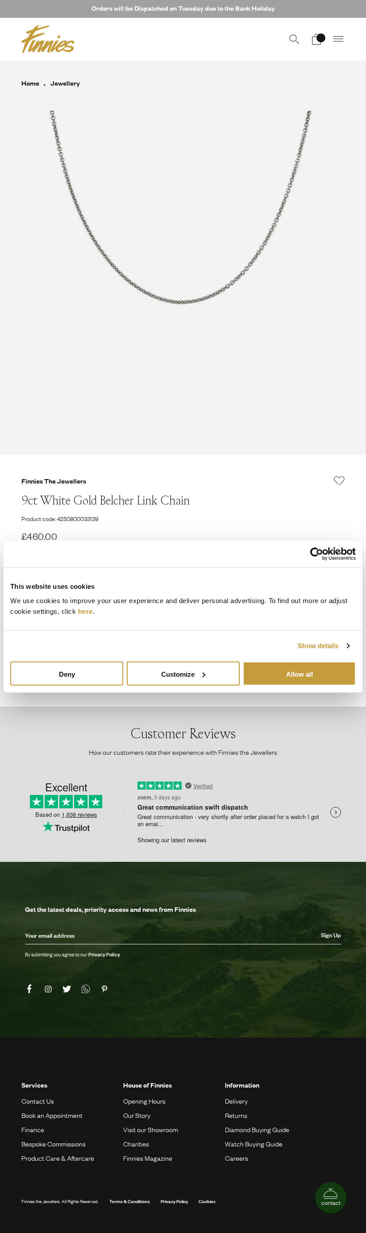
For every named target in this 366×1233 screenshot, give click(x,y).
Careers (236, 1158)
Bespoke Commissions (53, 1144)
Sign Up (331, 935)
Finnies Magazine (147, 1158)
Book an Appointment (52, 1115)
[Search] (294, 39)
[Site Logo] (48, 39)
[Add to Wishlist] (339, 481)
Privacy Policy (174, 1201)
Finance (32, 1129)
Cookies (207, 1201)
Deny (67, 674)
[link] (31, 989)
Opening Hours (144, 1101)
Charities (136, 1144)
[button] (339, 39)
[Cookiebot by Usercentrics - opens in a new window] (317, 554)
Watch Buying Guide (254, 1144)
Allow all (299, 674)
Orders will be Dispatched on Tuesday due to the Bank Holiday (183, 8)
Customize (178, 674)
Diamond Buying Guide (257, 1129)
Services (34, 1085)
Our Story (136, 1115)
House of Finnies (147, 1085)
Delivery (236, 1101)
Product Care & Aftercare (57, 1158)
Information (242, 1085)
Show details (318, 646)
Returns (236, 1115)
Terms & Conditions (129, 1201)
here (85, 611)
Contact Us (37, 1101)
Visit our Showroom (150, 1129)
